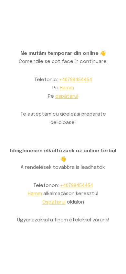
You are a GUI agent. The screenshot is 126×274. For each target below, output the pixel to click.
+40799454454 (75, 79)
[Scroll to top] (111, 240)
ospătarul (66, 96)
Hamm (67, 88)
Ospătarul (54, 202)
